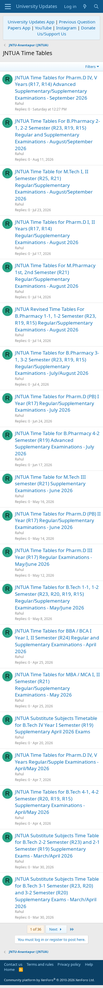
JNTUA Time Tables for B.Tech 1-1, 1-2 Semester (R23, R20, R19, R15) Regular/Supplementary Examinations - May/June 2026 (57, 597)
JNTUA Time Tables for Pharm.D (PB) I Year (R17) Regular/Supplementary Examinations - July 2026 (57, 403)
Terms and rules (40, 964)
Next (53, 929)
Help (89, 964)
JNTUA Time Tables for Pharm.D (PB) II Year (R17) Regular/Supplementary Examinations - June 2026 (58, 520)
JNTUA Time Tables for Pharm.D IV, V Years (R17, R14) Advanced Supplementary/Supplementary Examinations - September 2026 (56, 87)
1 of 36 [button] (35, 929)
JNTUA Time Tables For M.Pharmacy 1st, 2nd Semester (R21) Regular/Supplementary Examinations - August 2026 (55, 275)
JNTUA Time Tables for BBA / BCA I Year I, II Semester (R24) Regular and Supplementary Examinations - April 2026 (57, 640)
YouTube (43, 28)
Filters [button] (90, 66)
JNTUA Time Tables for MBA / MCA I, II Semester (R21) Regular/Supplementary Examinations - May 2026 (57, 684)
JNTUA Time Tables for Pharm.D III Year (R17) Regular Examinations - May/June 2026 (53, 557)
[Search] (96, 6)
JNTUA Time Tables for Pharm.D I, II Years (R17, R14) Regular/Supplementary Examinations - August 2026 (55, 232)
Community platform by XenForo (49, 980)
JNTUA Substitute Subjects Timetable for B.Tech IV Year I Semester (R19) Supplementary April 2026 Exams (56, 725)
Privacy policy (69, 964)
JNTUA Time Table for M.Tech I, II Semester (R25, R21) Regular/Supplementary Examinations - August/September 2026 (54, 185)
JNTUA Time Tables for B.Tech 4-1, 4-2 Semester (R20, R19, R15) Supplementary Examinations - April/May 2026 (57, 801)
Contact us (13, 964)
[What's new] (84, 6)
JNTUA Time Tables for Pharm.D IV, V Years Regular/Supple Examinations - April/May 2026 (56, 762)
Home (9, 969)
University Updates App (31, 22)
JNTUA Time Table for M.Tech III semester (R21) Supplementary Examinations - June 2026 (50, 484)
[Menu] (8, 6)
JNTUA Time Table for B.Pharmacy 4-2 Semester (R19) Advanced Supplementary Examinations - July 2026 (57, 443)
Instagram (66, 28)
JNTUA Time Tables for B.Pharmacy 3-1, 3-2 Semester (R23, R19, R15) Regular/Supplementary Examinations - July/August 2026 (57, 362)
